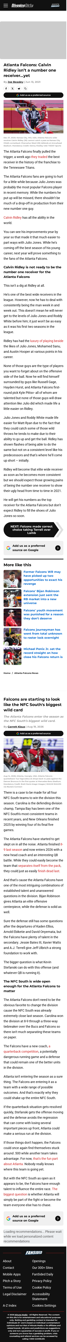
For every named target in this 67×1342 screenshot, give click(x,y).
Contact (8, 1268)
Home (7, 673)
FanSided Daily (42, 1274)
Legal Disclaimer (14, 1294)
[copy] (25, 88)
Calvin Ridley (13, 217)
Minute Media (21, 1315)
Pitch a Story (12, 1281)
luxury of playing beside (46, 341)
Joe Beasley (15, 82)
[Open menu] (6, 5)
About (7, 1261)
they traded (39, 157)
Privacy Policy (42, 1281)
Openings (39, 1261)
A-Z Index (9, 1305)
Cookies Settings (44, 1305)
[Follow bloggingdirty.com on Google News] (58, 548)
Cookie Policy (41, 1287)
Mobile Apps (12, 1274)
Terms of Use (12, 1287)
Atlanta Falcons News (26, 673)
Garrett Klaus (16, 726)
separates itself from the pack (39, 866)
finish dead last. (49, 871)
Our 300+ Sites (42, 1268)
